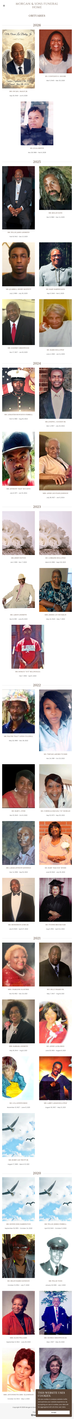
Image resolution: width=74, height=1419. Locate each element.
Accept (53, 1412)
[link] (37, 8)
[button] (7, 5)
